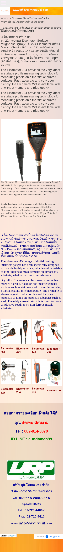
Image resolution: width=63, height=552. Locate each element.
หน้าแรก (5, 18)
